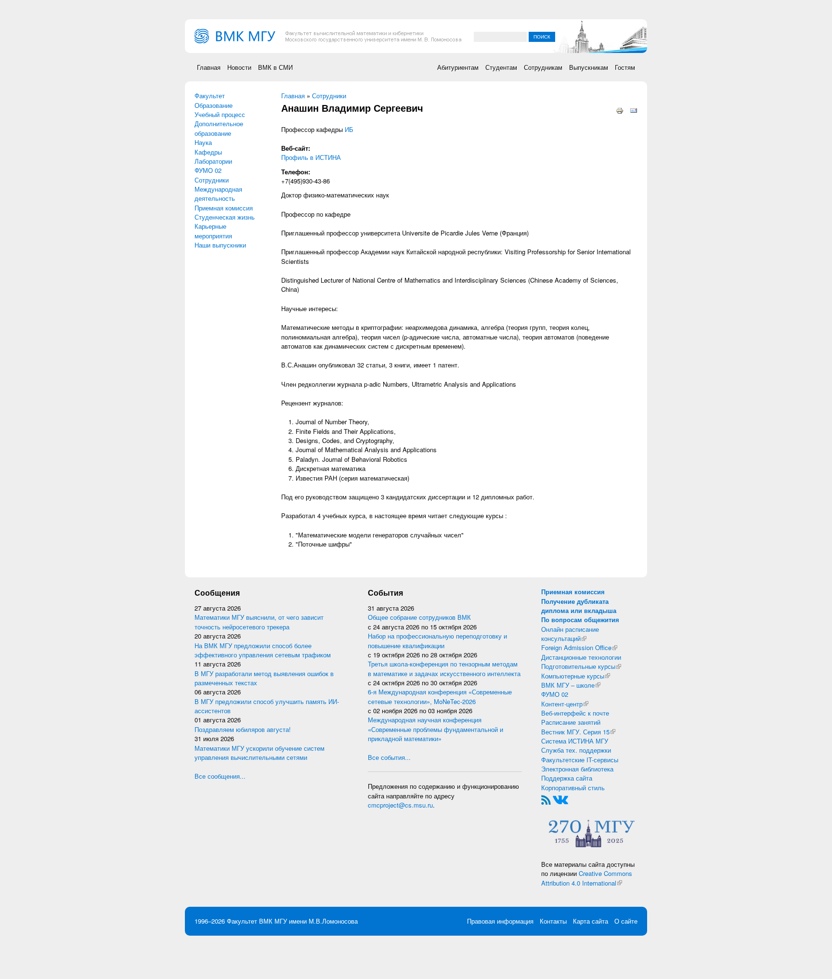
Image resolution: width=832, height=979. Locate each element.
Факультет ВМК (250, 921)
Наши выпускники (220, 244)
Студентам (501, 67)
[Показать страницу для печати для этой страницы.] (620, 110)
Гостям (625, 67)
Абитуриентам (458, 67)
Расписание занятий (570, 722)
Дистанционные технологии (581, 657)
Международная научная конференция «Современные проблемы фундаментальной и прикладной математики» (435, 729)
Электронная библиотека (577, 768)
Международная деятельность (218, 193)
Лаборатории (213, 161)
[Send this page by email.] (633, 110)
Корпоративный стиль (573, 787)
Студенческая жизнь (225, 217)
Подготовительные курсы (581, 666)
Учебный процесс (220, 114)
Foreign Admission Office (579, 647)
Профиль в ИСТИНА (311, 157)
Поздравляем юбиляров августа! (243, 729)
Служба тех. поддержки (576, 750)
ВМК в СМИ (275, 67)
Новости (239, 67)
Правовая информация (500, 921)
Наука (203, 142)
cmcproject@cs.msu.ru (400, 804)
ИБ (349, 129)
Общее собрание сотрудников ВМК (419, 617)
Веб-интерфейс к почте (575, 713)
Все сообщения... (220, 776)
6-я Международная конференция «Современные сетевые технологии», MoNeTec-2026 (440, 696)
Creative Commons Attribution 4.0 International (586, 878)
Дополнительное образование (219, 128)
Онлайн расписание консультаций (570, 634)
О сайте (625, 921)
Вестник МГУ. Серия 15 (578, 731)
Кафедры (208, 152)
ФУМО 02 (208, 170)
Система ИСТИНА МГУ (574, 740)
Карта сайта (590, 921)
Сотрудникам (543, 67)
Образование (214, 105)
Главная (209, 67)
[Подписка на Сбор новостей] (546, 799)
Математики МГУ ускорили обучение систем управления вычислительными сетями (260, 753)
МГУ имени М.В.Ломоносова (316, 921)
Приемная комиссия (224, 207)
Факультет (210, 95)
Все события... (389, 757)
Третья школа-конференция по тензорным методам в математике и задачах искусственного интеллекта (444, 668)
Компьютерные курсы (575, 675)
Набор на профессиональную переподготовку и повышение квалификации (437, 640)
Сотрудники (212, 179)
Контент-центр (564, 703)
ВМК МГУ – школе (570, 685)
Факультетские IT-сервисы (579, 759)
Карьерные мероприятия (213, 231)
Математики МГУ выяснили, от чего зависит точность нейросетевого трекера (259, 622)
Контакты (553, 921)
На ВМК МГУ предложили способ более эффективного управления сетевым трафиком (263, 650)
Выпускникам (588, 67)
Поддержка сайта (566, 778)
